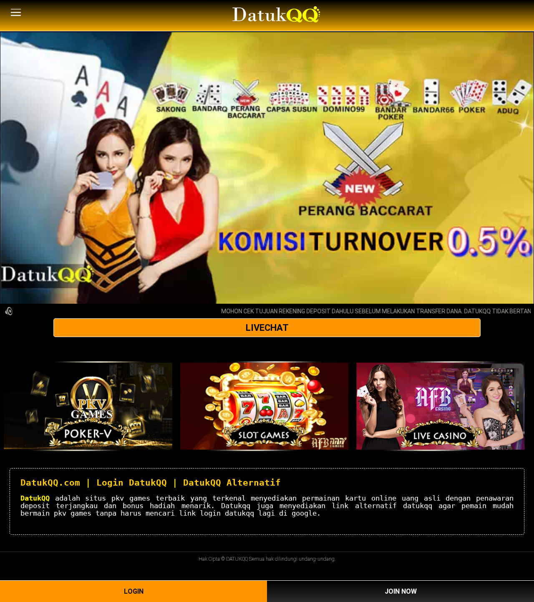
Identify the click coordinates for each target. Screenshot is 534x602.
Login (134, 591)
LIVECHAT (267, 327)
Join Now (401, 591)
